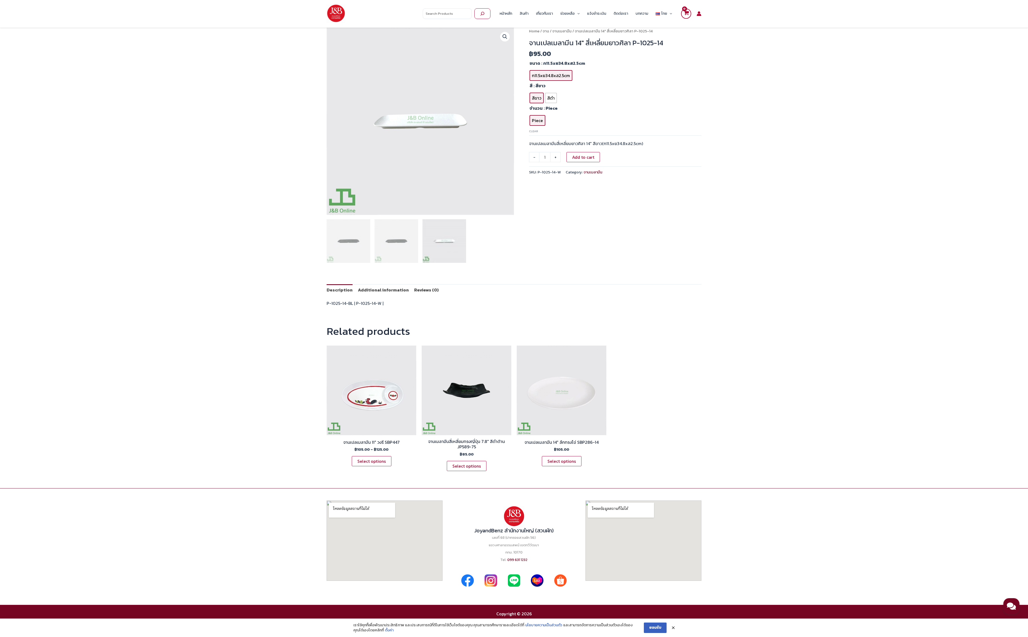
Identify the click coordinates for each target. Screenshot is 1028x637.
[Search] (482, 13)
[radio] (551, 75)
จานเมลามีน (562, 31)
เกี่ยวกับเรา (544, 13)
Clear (533, 131)
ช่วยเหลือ (567, 13)
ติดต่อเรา (621, 13)
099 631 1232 (517, 559)
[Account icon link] (699, 13)
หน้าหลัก (506, 13)
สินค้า (524, 13)
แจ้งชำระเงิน (596, 13)
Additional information (383, 290)
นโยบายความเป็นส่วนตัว (543, 625)
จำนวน (536, 108)
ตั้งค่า (389, 630)
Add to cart (583, 157)
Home (534, 31)
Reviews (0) (426, 290)
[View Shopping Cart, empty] (686, 14)
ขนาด (535, 63)
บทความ (642, 13)
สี (531, 85)
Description (340, 290)
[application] (577, 13)
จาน (546, 31)
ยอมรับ (655, 627)
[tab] (340, 289)
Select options (371, 461)
